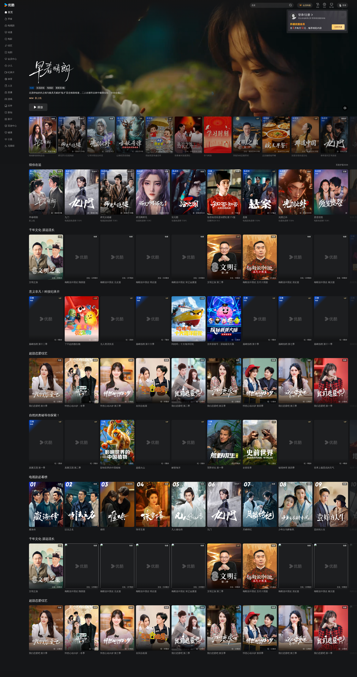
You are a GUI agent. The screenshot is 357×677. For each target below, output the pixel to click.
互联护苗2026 (342, 165)
